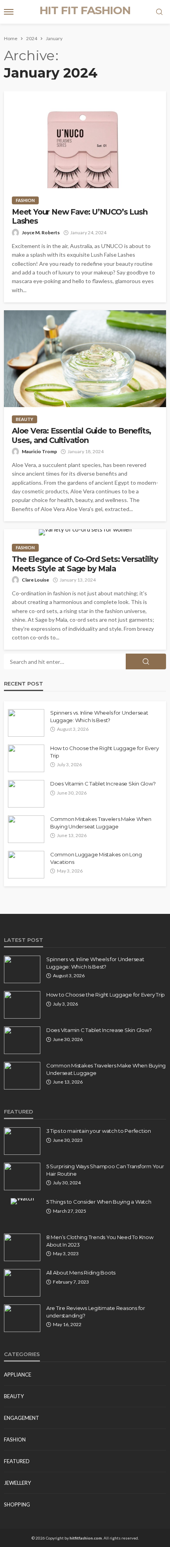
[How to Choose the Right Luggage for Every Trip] (26, 758)
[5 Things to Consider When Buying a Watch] (22, 1201)
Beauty (24, 419)
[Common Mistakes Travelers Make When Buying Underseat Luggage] (26, 829)
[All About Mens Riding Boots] (22, 1283)
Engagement (21, 1418)
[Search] (159, 12)
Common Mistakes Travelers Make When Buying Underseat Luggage (100, 822)
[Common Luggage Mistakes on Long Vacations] (26, 864)
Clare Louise (35, 580)
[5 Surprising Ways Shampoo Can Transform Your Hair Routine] (22, 1176)
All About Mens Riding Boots (80, 1272)
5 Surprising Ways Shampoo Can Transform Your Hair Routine (105, 1169)
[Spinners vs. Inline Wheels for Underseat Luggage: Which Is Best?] (26, 723)
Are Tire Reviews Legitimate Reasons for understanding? (95, 1311)
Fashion (25, 200)
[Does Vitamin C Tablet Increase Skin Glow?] (26, 794)
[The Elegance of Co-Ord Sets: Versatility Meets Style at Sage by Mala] (85, 532)
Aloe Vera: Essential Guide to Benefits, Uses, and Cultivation (81, 435)
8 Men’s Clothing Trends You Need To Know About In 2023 (99, 1240)
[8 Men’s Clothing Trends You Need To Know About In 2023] (22, 1247)
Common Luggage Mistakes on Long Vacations (96, 858)
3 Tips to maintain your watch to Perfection (98, 1131)
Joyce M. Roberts (41, 232)
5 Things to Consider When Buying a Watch (98, 1202)
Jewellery (17, 1483)
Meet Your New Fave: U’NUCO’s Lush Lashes (79, 217)
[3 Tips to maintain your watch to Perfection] (22, 1141)
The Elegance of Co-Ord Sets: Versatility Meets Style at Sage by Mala (85, 564)
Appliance (17, 1374)
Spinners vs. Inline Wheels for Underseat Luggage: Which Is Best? (99, 716)
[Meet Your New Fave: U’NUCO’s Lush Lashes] (85, 139)
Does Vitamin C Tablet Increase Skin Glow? (102, 783)
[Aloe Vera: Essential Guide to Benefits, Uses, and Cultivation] (85, 358)
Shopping (17, 1504)
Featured (17, 1461)
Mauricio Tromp (39, 451)
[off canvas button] (8, 12)
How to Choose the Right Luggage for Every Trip (104, 751)
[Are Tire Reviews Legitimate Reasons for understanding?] (22, 1318)
